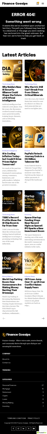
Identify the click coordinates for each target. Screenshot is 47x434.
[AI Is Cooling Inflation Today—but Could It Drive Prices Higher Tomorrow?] (12, 133)
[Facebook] (13, 429)
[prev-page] (4, 318)
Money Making (7, 276)
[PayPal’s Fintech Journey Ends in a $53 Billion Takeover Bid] (35, 133)
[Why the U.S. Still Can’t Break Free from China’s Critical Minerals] (35, 67)
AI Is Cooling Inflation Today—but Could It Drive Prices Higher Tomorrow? (11, 159)
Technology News (8, 84)
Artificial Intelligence (9, 151)
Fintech (27, 151)
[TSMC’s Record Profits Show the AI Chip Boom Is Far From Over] (12, 197)
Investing (28, 215)
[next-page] (43, 318)
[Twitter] (29, 429)
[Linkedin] (24, 429)
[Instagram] (18, 429)
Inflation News (30, 276)
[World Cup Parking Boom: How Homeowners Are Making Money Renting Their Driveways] (12, 259)
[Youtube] (34, 429)
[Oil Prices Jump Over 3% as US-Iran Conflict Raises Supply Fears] (35, 259)
